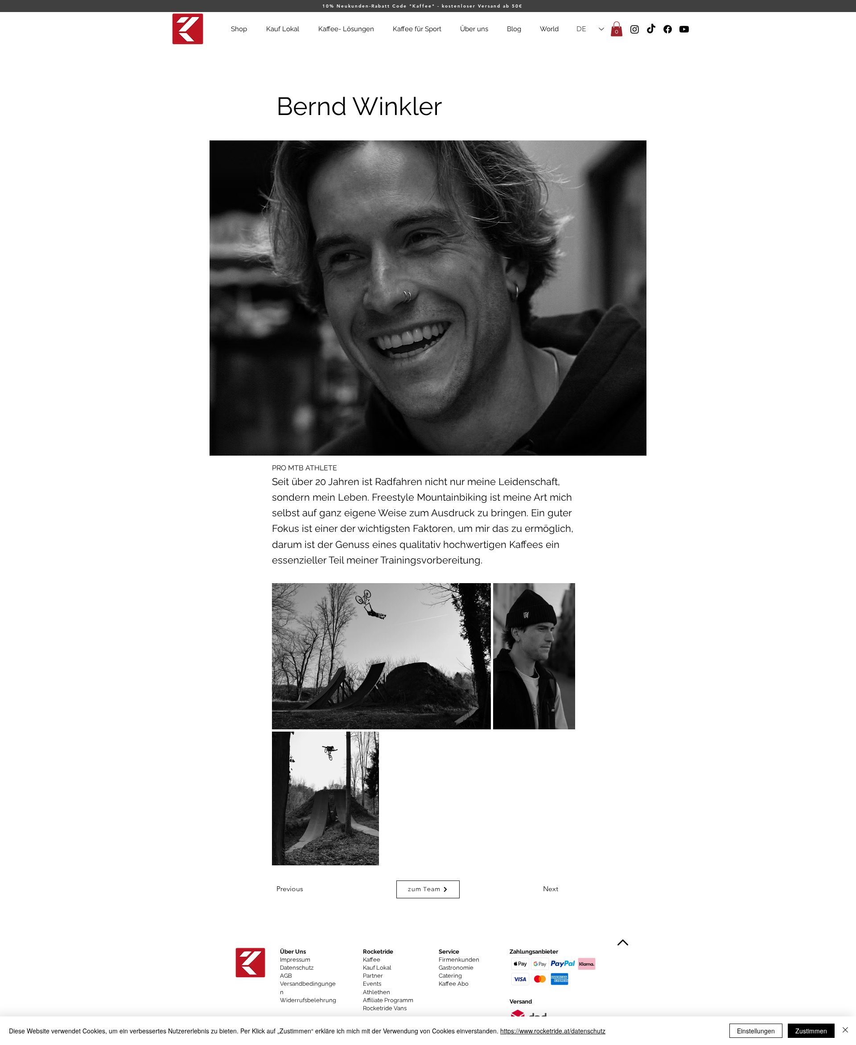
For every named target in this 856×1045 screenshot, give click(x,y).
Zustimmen (811, 1030)
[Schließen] (845, 1031)
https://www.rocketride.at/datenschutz (552, 1030)
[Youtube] (684, 29)
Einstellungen (756, 1030)
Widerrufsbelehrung (308, 1000)
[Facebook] (667, 29)
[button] (616, 28)
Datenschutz (296, 967)
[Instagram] (634, 29)
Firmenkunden (459, 959)
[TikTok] (651, 29)
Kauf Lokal (377, 967)
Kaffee (371, 959)
